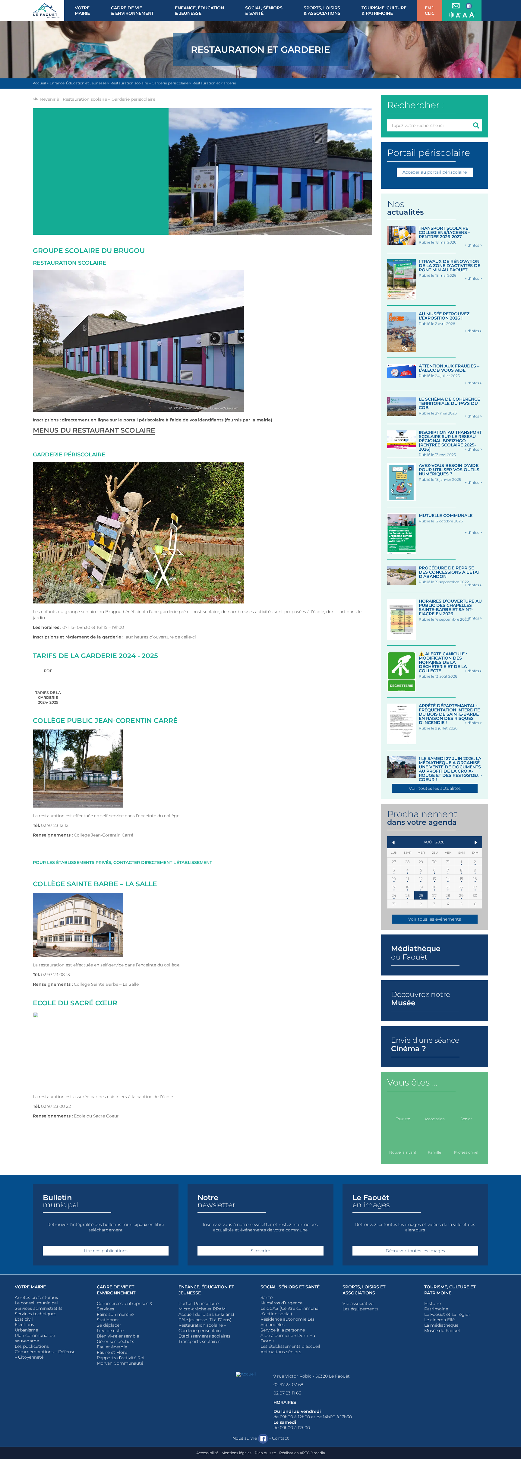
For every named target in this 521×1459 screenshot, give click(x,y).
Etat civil (24, 1319)
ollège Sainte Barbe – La (102, 984)
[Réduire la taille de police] (458, 15)
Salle (133, 984)
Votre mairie (30, 1287)
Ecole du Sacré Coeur (96, 1116)
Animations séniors (280, 1351)
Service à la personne (282, 1330)
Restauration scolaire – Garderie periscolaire (109, 99)
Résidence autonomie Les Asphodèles (287, 1321)
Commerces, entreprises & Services (124, 1306)
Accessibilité (207, 1453)
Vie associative (358, 1303)
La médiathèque (441, 1325)
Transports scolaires (199, 1341)
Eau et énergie (112, 1347)
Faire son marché (115, 1314)
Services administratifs (38, 1308)
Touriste (403, 1119)
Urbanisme (26, 1330)
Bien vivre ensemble (118, 1336)
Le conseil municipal (36, 1303)
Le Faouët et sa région (447, 1314)
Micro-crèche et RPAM (202, 1309)
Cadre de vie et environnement (116, 1290)
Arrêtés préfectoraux (36, 1297)
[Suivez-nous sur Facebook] (469, 6)
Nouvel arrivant (402, 1152)
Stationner (108, 1319)
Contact (280, 1438)
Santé (266, 1297)
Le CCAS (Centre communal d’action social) (290, 1311)
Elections (24, 1324)
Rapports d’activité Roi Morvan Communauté (120, 1360)
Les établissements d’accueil (290, 1346)
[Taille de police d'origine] (465, 15)
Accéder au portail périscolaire (435, 172)
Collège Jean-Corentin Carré (103, 835)
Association (435, 1119)
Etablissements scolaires (204, 1336)
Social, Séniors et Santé (290, 1287)
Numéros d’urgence (281, 1303)
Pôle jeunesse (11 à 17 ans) (205, 1319)
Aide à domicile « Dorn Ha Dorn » (287, 1338)
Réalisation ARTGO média (302, 1453)
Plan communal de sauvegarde (35, 1338)
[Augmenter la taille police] (472, 15)
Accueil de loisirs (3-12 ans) (206, 1314)
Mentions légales (236, 1453)
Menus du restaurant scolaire (94, 430)
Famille (434, 1152)
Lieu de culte (110, 1330)
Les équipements (360, 1309)
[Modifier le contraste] (451, 15)
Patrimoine (436, 1309)
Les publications (32, 1346)
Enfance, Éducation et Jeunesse (206, 1290)
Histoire (432, 1303)
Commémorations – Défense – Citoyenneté (45, 1354)
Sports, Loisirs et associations (364, 1290)
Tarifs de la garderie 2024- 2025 (48, 686)
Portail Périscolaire (198, 1303)
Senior (466, 1119)
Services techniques (35, 1313)
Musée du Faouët (442, 1330)
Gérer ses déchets (115, 1341)
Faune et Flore (112, 1352)
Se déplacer (109, 1325)
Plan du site (265, 1453)
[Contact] (456, 6)
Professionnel (466, 1152)
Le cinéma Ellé (439, 1319)
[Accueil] (48, 10)
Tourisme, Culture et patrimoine (449, 1290)
